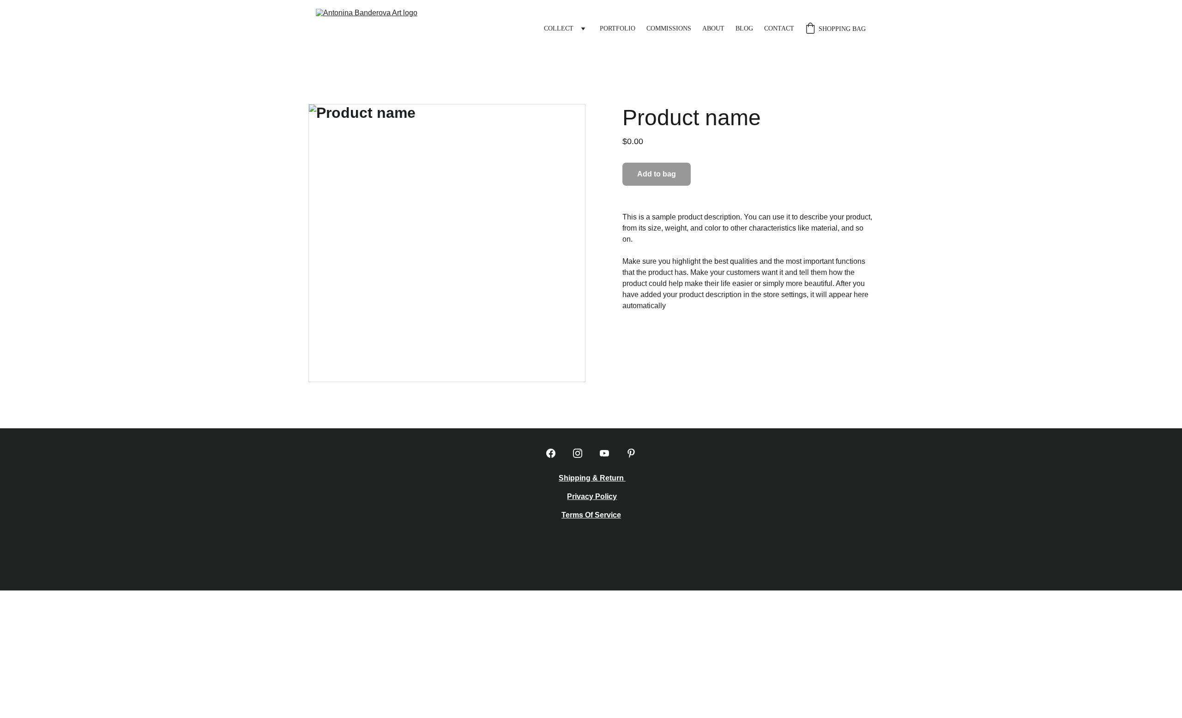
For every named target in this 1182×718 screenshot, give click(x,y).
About (713, 28)
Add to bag (656, 174)
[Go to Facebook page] (550, 453)
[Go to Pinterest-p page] (631, 453)
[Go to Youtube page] (604, 453)
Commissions (668, 28)
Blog (744, 28)
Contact (779, 28)
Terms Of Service (591, 515)
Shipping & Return (592, 478)
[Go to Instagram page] (577, 453)
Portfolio (617, 28)
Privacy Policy (592, 496)
